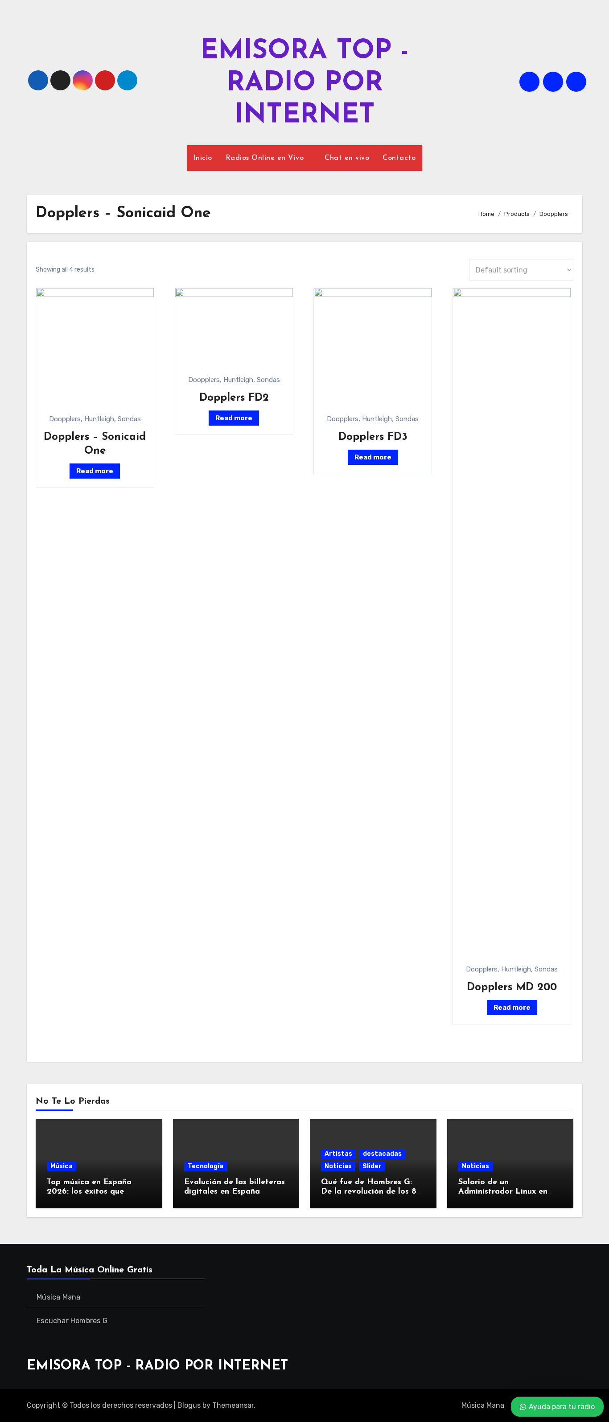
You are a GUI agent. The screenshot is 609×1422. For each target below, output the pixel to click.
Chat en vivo (347, 158)
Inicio (202, 158)
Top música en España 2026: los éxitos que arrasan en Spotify (89, 1192)
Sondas (129, 419)
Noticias (338, 1166)
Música (61, 1166)
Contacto (399, 158)
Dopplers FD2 (234, 398)
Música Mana (58, 1297)
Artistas (338, 1154)
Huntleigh (99, 419)
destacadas (382, 1154)
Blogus (189, 1405)
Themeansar (233, 1405)
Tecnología (205, 1166)
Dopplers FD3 (372, 437)
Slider (372, 1166)
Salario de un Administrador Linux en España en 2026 (502, 1192)
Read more (94, 471)
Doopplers (65, 419)
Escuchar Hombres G (72, 1320)
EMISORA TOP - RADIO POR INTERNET (304, 83)
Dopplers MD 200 (512, 987)
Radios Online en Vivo (266, 158)
